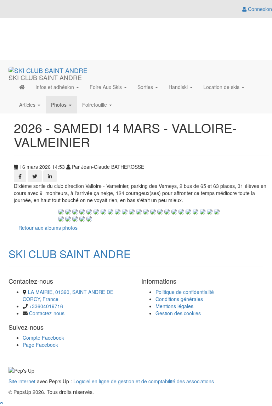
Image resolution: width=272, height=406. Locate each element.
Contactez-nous (46, 313)
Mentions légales (174, 306)
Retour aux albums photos (48, 227)
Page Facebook (40, 344)
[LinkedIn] (50, 176)
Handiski (179, 86)
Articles (28, 104)
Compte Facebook (43, 337)
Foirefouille (95, 104)
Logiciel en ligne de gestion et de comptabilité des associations (143, 381)
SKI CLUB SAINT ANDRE (69, 253)
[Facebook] (20, 176)
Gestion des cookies (178, 313)
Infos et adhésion (55, 86)
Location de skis (222, 86)
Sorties (145, 86)
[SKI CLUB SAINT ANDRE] (47, 69)
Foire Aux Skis (106, 86)
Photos (59, 104)
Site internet (21, 381)
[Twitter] (35, 176)
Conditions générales (179, 298)
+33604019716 (46, 306)
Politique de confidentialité (184, 291)
